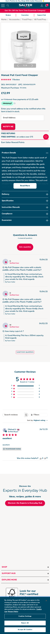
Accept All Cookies (25, 629)
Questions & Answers (25, 235)
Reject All (25, 623)
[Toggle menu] (3, 5)
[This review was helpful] (41, 458)
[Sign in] (41, 5)
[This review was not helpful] (45, 458)
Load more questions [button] (25, 352)
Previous (17, 65)
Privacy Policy (13, 611)
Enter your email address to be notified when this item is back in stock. (23, 110)
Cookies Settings (24, 616)
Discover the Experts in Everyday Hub (25, 503)
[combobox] (37, 420)
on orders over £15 (17, 137)
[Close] (46, 600)
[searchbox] (13, 415)
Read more (25, 186)
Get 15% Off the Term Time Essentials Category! (25, 11)
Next (32, 65)
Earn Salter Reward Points (12, 142)
